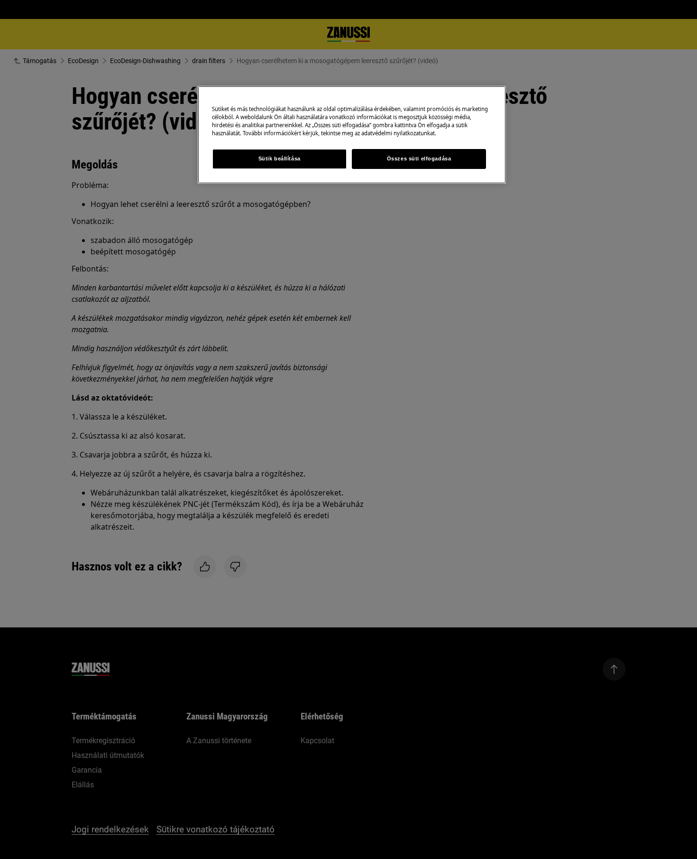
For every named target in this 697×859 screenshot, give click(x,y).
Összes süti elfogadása (419, 158)
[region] (352, 135)
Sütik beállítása (279, 158)
